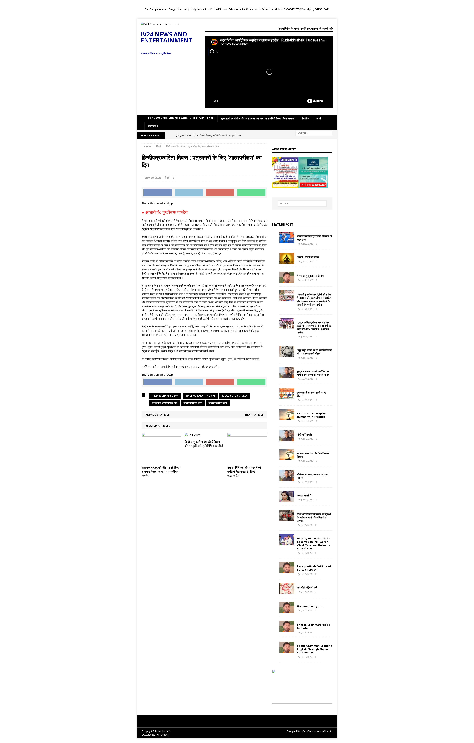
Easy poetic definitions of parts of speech (314, 567)
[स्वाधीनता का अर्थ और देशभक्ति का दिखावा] (286, 458)
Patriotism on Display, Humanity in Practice (311, 415)
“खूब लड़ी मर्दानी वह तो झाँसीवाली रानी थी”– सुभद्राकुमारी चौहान (314, 351)
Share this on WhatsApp (157, 203)
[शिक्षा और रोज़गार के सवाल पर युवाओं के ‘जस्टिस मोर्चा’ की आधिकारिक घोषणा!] (286, 518)
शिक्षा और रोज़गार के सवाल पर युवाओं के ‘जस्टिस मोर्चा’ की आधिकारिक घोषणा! (314, 517)
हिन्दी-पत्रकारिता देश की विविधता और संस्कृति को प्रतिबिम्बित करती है (204, 444)
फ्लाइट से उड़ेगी (304, 495)
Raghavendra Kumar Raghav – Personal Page (181, 118)
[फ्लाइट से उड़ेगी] (286, 500)
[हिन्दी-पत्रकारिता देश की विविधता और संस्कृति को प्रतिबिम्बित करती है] (192, 435)
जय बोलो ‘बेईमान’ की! (307, 587)
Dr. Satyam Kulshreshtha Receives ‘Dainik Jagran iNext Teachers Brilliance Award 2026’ (314, 543)
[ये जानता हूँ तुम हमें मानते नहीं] (286, 280)
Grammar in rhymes (310, 606)
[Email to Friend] (220, 192)
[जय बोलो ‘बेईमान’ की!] (286, 592)
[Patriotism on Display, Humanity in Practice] (286, 418)
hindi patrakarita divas (200, 395)
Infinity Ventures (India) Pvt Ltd (316, 731)
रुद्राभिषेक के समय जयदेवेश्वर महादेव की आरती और (306, 28)
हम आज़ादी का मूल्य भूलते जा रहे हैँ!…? (311, 394)
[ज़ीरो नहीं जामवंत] (286, 439)
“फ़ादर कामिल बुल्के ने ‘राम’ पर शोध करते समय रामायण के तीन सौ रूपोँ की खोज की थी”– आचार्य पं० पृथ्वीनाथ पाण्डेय (314, 327)
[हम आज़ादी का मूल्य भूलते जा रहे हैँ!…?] (286, 397)
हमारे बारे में (153, 126)
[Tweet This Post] (189, 192)
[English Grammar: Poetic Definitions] (286, 629)
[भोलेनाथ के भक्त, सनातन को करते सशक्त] (286, 479)
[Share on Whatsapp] (251, 192)
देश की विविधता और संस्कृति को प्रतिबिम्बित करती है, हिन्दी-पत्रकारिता (244, 471)
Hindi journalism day (165, 395)
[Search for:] (313, 133)
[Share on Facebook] (157, 192)
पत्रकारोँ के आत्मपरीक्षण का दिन (164, 402)
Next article (254, 414)
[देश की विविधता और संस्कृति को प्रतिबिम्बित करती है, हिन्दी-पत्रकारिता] (247, 460)
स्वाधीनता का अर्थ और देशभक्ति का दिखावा (313, 454)
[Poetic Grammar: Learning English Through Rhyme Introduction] (286, 650)
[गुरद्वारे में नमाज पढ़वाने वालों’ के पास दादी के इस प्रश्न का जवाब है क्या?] (286, 376)
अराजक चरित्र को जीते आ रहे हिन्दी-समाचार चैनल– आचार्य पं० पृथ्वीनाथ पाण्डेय (161, 471)
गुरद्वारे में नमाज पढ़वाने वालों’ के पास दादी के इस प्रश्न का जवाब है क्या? (313, 372)
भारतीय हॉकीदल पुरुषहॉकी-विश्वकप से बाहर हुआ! (314, 237)
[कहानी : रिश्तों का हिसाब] (286, 262)
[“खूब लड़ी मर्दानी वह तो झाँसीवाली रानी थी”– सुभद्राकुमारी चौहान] (286, 355)
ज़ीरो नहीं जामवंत (304, 434)
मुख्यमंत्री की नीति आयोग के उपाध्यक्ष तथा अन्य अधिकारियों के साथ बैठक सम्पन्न (257, 118)
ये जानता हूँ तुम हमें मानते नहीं (310, 276)
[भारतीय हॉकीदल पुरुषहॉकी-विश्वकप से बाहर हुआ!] (286, 241)
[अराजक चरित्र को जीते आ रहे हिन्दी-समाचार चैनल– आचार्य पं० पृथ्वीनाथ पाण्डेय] (161, 460)
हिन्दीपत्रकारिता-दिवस (218, 402)
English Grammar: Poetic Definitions (313, 626)
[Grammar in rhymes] (286, 611)
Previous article (157, 414)
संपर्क (318, 118)
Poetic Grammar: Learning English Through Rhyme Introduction (314, 649)
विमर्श (167, 177)
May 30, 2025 (152, 177)
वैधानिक (305, 118)
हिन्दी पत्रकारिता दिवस (193, 402)
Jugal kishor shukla (234, 395)
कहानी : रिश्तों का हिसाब (308, 257)
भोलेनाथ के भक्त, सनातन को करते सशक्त (312, 476)
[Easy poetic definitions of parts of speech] (286, 571)
